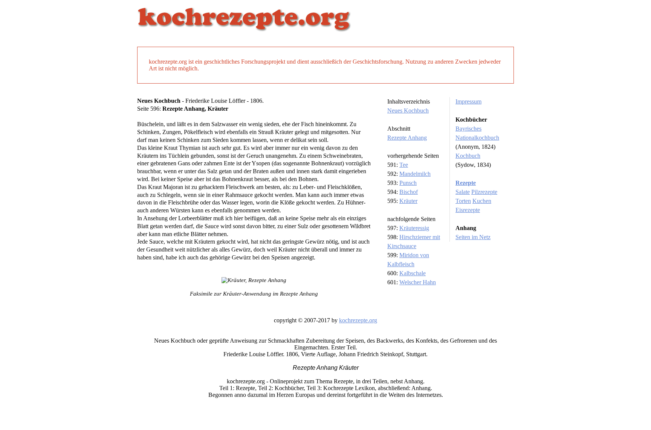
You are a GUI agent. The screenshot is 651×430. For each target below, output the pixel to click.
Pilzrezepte (484, 192)
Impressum (468, 101)
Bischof (408, 192)
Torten (463, 201)
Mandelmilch (415, 174)
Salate (462, 192)
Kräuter (408, 201)
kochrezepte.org (358, 320)
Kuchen (481, 201)
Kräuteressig (414, 228)
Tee (403, 165)
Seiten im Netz (473, 237)
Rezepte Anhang (407, 137)
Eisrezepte (467, 210)
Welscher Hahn (417, 282)
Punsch (408, 183)
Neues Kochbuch (408, 110)
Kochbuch (467, 155)
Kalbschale (412, 273)
